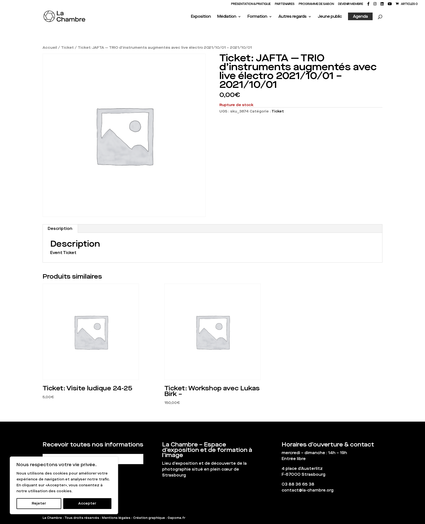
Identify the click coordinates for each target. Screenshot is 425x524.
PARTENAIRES (284, 4)
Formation (257, 17)
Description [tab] (60, 228)
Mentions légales (116, 518)
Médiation (226, 17)
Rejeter (39, 503)
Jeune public (330, 17)
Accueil (50, 47)
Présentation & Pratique (251, 4)
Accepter (87, 503)
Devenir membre (350, 4)
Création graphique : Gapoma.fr (159, 518)
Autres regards (292, 17)
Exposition (201, 17)
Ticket (67, 47)
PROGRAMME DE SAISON (316, 4)
